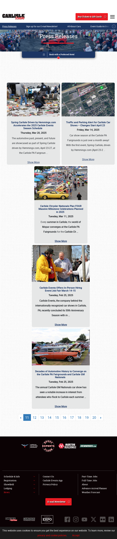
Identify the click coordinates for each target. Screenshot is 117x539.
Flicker (102, 519)
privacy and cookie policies (51, 535)
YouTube (84, 519)
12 (34, 417)
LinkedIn (111, 519)
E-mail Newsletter (57, 501)
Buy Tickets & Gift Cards (90, 16)
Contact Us (48, 476)
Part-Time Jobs (89, 476)
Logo (13, 17)
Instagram (76, 519)
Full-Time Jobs (89, 480)
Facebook (67, 519)
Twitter (93, 519)
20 (94, 417)
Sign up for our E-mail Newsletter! (42, 26)
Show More (33, 162)
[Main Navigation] (112, 16)
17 (72, 417)
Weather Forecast (91, 492)
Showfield (9, 484)
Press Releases (9, 26)
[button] (58, 55)
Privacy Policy (50, 484)
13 (42, 417)
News (7, 492)
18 (79, 417)
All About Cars (74, 26)
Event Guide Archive (99, 26)
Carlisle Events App (52, 480)
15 (57, 417)
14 (49, 417)
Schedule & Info (12, 476)
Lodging (8, 488)
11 (27, 417)
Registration (10, 480)
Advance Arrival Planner (94, 488)
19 (87, 417)
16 (64, 417)
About (85, 484)
